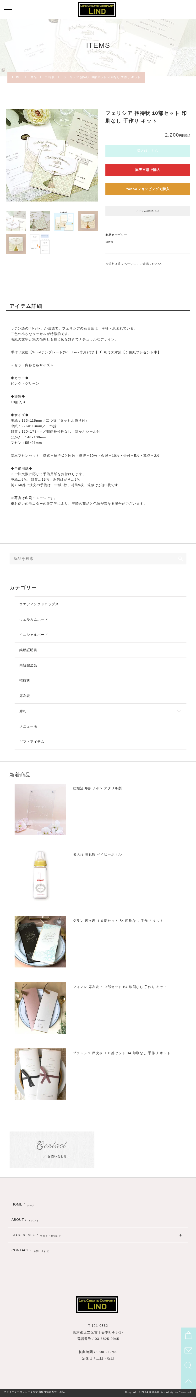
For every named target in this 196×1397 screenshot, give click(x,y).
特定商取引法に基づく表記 (49, 1392)
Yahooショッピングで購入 (148, 189)
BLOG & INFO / (36, 1235)
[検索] (180, 558)
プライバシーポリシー (17, 1392)
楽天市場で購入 (147, 170)
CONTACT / (30, 1250)
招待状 (109, 241)
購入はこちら (147, 151)
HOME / (23, 1205)
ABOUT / (25, 1220)
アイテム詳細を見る (148, 211)
